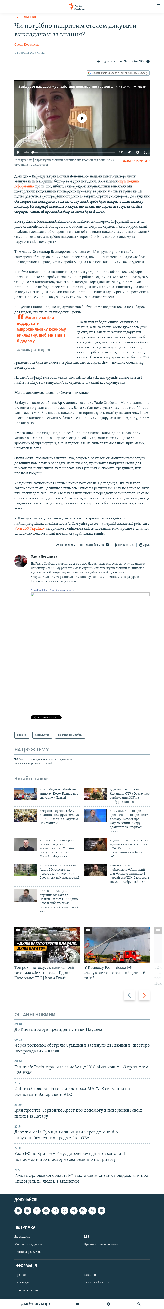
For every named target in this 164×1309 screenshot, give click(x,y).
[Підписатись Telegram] (74, 1210)
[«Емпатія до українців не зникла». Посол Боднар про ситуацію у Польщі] (25, 794)
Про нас (20, 1275)
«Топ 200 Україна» (29, 529)
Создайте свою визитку (62, 590)
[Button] (106, 61)
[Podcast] (92, 1210)
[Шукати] (139, 1304)
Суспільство (25, 17)
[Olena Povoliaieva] (90, 595)
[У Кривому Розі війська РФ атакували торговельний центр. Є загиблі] (117, 945)
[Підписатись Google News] (27, 1210)
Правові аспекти (26, 1290)
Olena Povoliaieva (39, 590)
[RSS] (83, 1210)
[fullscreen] (146, 152)
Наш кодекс (22, 1282)
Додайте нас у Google (35, 1304)
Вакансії (90, 1275)
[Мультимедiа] (77, 1304)
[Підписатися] (101, 1210)
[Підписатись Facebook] (18, 1210)
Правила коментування (101, 1244)
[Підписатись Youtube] (46, 1210)
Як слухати (22, 1236)
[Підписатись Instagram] (55, 1210)
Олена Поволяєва (26, 44)
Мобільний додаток (28, 1244)
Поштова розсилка (27, 1252)
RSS (86, 1236)
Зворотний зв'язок (97, 1282)
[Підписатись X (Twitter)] (37, 1210)
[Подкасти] (108, 1304)
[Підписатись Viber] (64, 1210)
